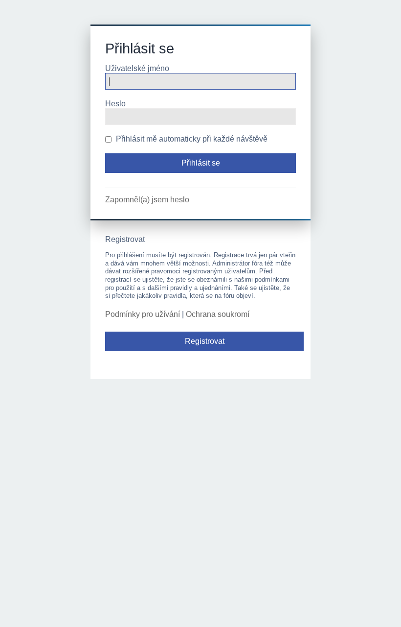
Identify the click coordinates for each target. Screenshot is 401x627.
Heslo (115, 103)
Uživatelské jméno (137, 68)
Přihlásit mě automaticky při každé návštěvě (190, 139)
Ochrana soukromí (217, 314)
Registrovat (204, 341)
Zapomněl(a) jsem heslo (147, 199)
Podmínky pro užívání (142, 314)
